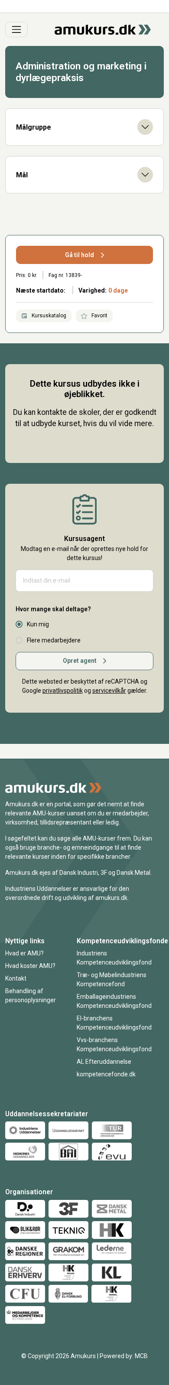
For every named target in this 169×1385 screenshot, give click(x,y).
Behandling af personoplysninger (30, 995)
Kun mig (38, 624)
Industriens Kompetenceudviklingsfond (114, 958)
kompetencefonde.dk (106, 1074)
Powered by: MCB (124, 1355)
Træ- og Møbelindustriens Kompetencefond (111, 979)
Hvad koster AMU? (30, 965)
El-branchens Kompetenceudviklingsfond (114, 1023)
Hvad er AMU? (24, 953)
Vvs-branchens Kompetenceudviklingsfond (114, 1044)
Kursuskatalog (48, 316)
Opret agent (80, 660)
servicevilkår (109, 690)
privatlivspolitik (62, 690)
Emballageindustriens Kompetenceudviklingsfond (114, 1001)
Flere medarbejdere (54, 640)
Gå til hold (79, 254)
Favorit (98, 316)
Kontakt (15, 978)
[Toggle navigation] (16, 29)
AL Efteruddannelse (104, 1061)
